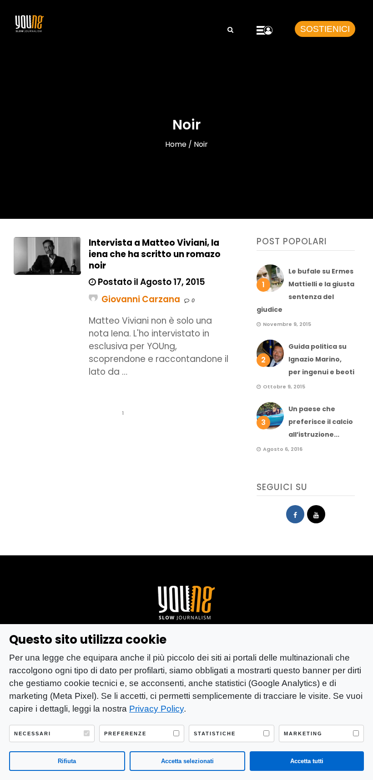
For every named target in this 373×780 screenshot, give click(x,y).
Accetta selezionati (187, 761)
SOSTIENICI (325, 29)
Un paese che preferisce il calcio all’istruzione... (320, 421)
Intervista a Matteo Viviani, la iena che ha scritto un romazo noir (155, 254)
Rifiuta (67, 761)
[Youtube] (316, 514)
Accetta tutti (306, 761)
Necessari (32, 733)
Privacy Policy (156, 708)
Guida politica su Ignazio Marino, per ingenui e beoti (321, 359)
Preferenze (125, 733)
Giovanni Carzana (140, 299)
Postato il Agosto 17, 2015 (150, 282)
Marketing (303, 733)
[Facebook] (295, 514)
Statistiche (215, 733)
